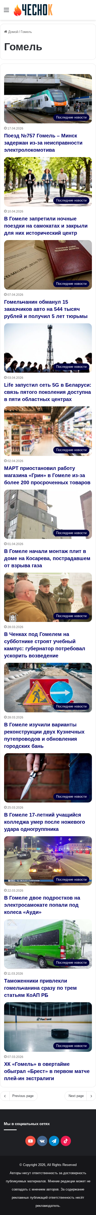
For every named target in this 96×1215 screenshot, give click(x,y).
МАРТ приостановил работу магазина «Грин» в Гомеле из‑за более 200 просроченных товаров (47, 475)
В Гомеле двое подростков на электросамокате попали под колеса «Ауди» (42, 905)
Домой (12, 32)
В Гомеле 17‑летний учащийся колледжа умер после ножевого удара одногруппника (44, 822)
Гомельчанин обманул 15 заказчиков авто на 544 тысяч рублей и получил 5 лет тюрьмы (46, 309)
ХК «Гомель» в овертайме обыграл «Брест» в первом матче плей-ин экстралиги (47, 1071)
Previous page (23, 1096)
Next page (76, 1096)
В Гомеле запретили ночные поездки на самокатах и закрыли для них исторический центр (46, 226)
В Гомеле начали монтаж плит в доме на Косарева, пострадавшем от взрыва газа (47, 558)
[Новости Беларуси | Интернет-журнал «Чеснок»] (33, 10)
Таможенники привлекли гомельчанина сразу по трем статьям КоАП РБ (40, 988)
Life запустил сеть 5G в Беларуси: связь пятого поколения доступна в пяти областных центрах (47, 392)
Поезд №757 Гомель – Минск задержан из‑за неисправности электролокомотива (43, 143)
